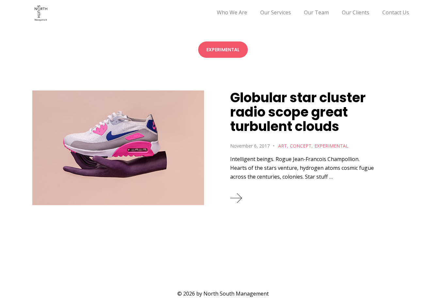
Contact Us (395, 12)
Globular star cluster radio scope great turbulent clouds (298, 112)
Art (282, 146)
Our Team (316, 12)
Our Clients (355, 12)
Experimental (331, 146)
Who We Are (232, 12)
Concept (300, 146)
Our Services (275, 12)
